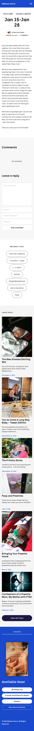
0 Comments (24, 35)
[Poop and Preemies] (17, 483)
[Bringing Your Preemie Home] (17, 531)
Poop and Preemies (12, 495)
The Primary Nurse (12, 460)
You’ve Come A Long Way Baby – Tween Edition (16, 421)
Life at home (8, 13)
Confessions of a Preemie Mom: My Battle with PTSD (17, 595)
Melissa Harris (8, 4)
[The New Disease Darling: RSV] (17, 337)
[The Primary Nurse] (17, 448)
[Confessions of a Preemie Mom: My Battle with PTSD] (17, 582)
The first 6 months (23, 13)
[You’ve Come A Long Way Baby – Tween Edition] (17, 397)
